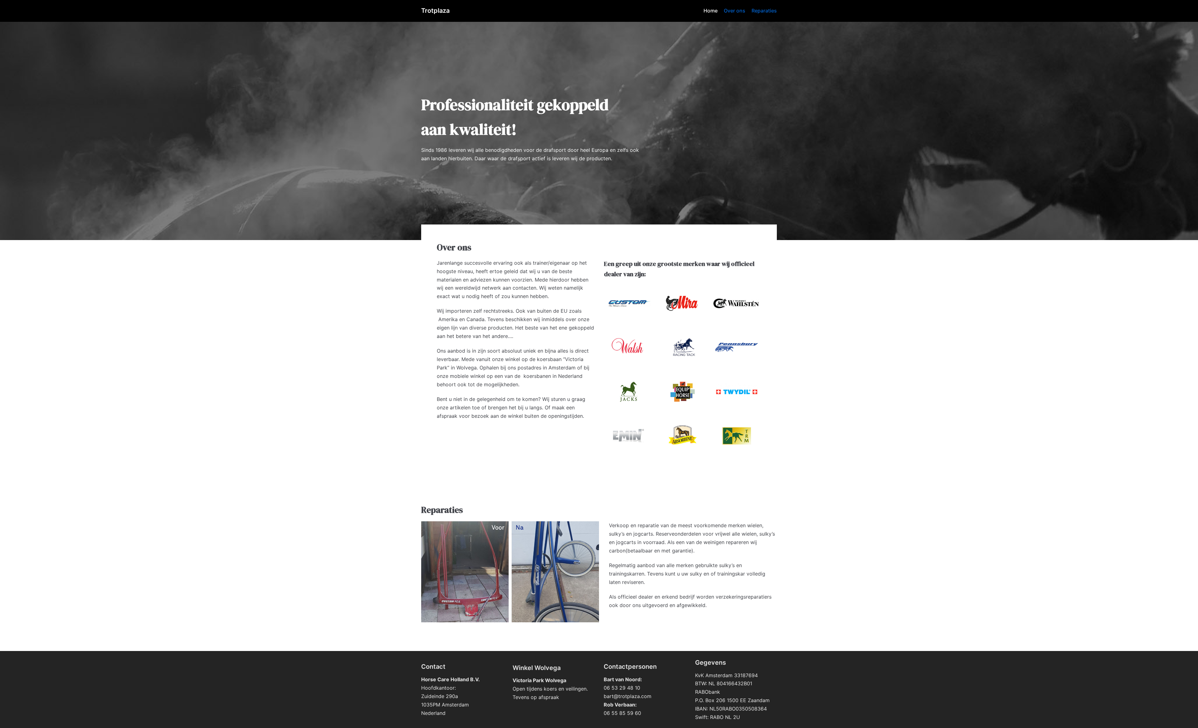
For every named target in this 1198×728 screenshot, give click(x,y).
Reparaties (764, 10)
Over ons (734, 10)
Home (711, 10)
